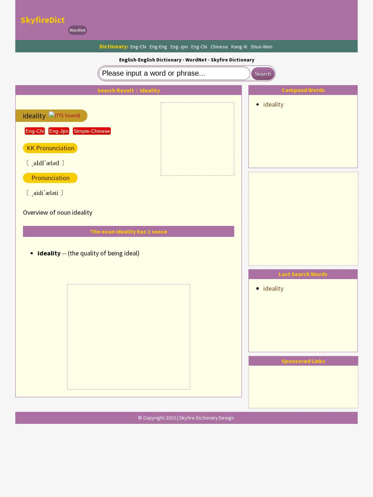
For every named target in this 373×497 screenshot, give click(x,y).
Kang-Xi (239, 46)
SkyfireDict (43, 19)
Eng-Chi (138, 46)
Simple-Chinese (92, 131)
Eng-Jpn (179, 46)
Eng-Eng (158, 46)
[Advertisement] (303, 217)
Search (263, 74)
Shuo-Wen (261, 46)
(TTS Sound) (67, 115)
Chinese (219, 46)
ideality (273, 104)
